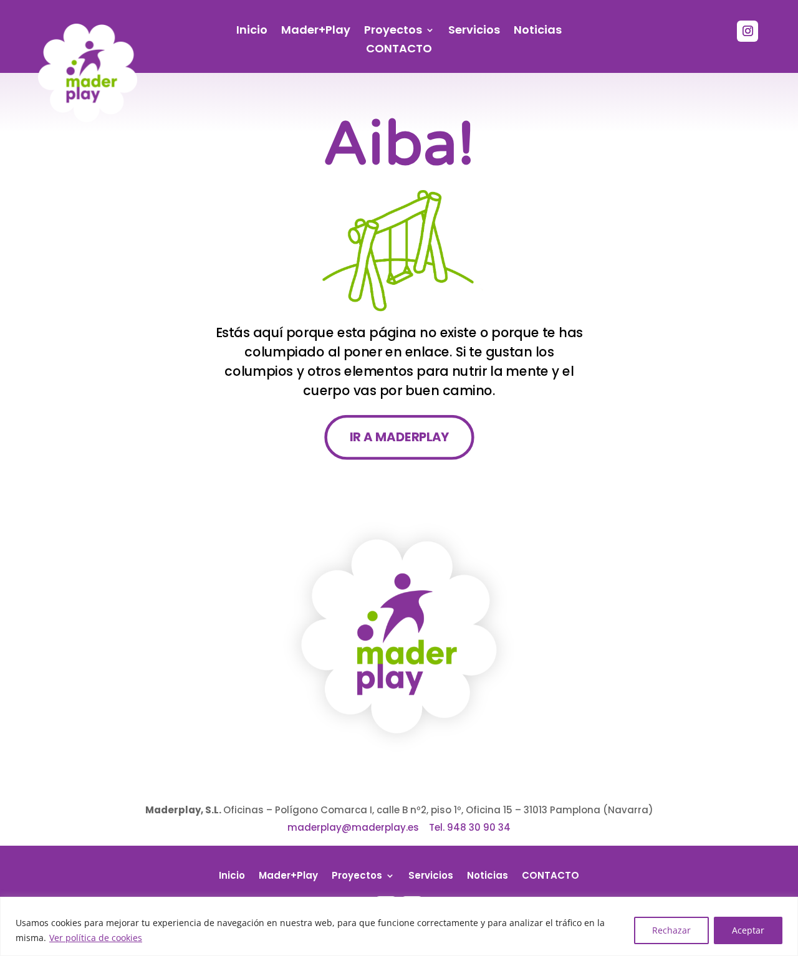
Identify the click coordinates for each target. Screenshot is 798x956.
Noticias (538, 31)
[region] (399, 926)
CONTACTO (399, 50)
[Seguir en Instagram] (747, 31)
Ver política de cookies (95, 938)
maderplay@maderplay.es (353, 827)
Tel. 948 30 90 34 (470, 827)
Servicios (474, 31)
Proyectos (393, 31)
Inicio (251, 31)
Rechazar (671, 930)
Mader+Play (315, 31)
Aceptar (748, 930)
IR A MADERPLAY (398, 437)
